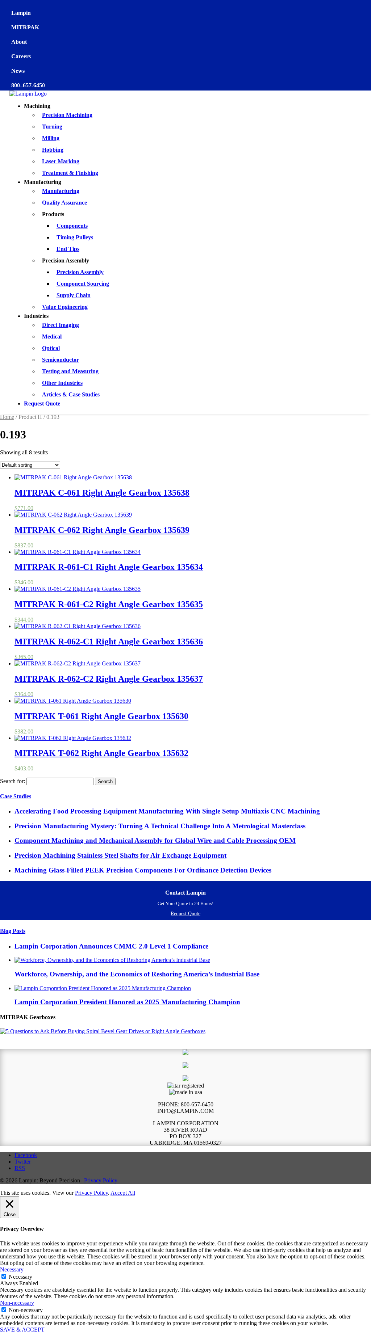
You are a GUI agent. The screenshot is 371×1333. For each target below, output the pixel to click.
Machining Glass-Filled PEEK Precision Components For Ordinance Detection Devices (142, 870)
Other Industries (62, 383)
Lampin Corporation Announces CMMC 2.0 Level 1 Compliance (111, 946)
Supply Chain (74, 295)
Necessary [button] (12, 1269)
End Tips (68, 249)
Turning (52, 126)
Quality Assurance (64, 202)
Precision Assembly (80, 272)
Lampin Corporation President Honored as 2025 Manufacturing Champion (127, 1002)
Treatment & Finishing (70, 173)
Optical (51, 348)
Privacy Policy (100, 1180)
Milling (50, 138)
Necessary (20, 1277)
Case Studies (15, 796)
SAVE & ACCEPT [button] (22, 1329)
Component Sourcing (83, 284)
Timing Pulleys (75, 237)
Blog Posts (12, 931)
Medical (52, 336)
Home (7, 417)
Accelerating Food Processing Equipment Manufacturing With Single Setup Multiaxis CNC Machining (167, 811)
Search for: (12, 781)
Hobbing (52, 150)
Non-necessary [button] (17, 1303)
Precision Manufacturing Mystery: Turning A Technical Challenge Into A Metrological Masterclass (159, 826)
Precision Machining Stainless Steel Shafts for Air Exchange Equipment (120, 855)
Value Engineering (65, 307)
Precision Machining (67, 115)
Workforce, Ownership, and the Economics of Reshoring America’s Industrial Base (136, 974)
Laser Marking (60, 161)
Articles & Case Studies (71, 394)
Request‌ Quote (185, 913)
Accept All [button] (123, 1193)
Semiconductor (60, 360)
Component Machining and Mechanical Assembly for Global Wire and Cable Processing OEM (155, 840)
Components (72, 226)
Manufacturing (60, 191)
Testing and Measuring (70, 371)
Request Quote (42, 403)
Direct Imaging (60, 325)
